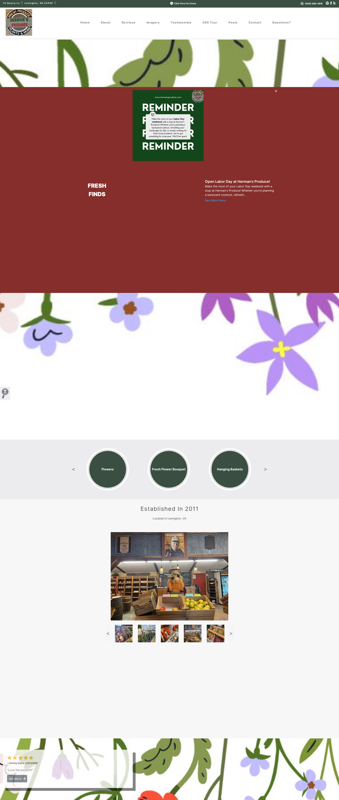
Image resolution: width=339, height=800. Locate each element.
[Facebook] (331, 3)
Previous (73, 469)
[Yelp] (334, 3)
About (106, 22)
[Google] (327, 3)
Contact (255, 22)
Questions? (281, 22)
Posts (233, 22)
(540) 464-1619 (313, 3)
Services (128, 22)
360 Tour (210, 22)
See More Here (215, 200)
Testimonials (181, 22)
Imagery (153, 22)
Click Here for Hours (185, 3)
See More (16, 778)
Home (85, 22)
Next (265, 469)
